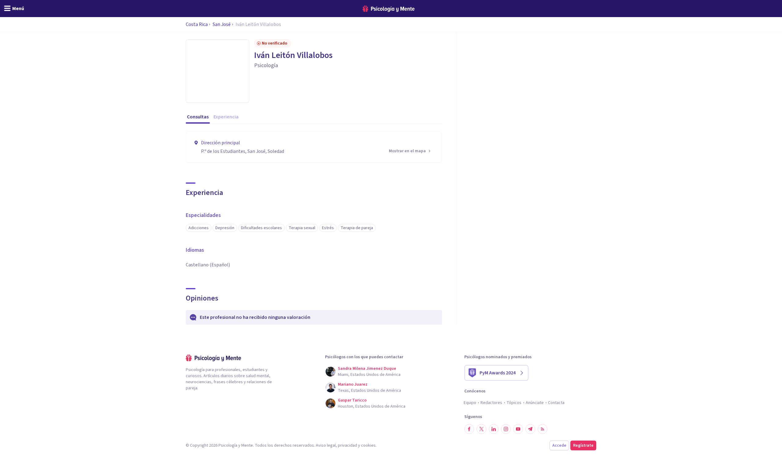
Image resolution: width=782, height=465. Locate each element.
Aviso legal (326, 445)
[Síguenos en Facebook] (469, 429)
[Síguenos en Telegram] (530, 429)
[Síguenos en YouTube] (518, 429)
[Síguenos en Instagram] (506, 429)
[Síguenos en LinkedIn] (494, 429)
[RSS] (542, 429)
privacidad (347, 445)
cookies (368, 445)
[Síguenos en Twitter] (481, 429)
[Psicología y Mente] (389, 8)
